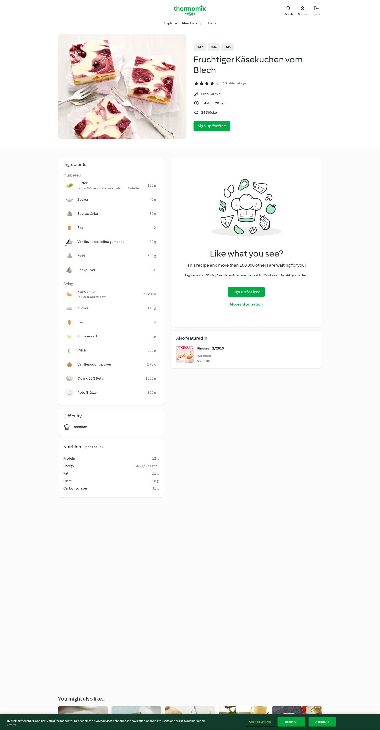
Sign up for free (212, 126)
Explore (170, 23)
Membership (192, 23)
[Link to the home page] (190, 10)
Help (212, 23)
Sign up (302, 14)
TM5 (227, 47)
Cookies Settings (260, 721)
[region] (190, 722)
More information (246, 304)
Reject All (291, 721)
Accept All (322, 721)
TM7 (199, 47)
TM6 (213, 47)
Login (316, 14)
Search (289, 14)
